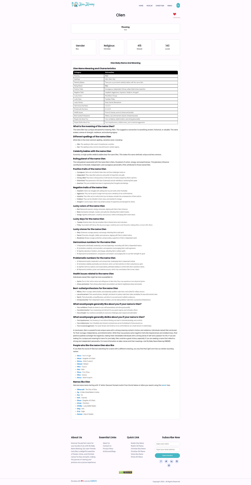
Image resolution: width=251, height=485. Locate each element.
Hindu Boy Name (137, 454)
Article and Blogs (109, 451)
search (164, 385)
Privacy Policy (108, 449)
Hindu (169, 6)
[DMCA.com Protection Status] (125, 472)
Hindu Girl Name (137, 457)
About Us (106, 443)
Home (141, 6)
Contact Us (107, 446)
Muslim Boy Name (137, 443)
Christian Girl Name (138, 451)
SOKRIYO (93, 481)
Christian (160, 6)
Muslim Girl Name (137, 446)
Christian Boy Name (138, 449)
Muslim (149, 6)
